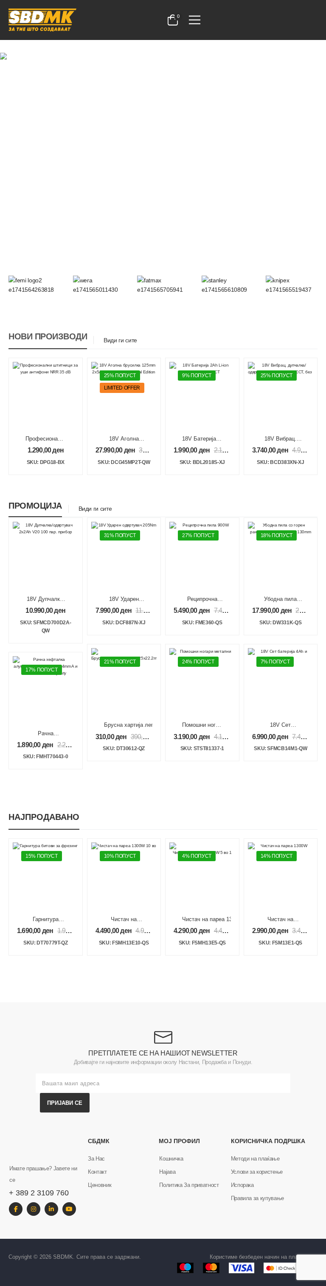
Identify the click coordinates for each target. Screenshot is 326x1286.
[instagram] (33, 1209)
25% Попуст (120, 375)
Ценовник (99, 1185)
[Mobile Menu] (194, 20)
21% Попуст (120, 662)
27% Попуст (198, 535)
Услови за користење (257, 1172)
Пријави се (64, 1103)
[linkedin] (51, 1209)
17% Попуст (41, 670)
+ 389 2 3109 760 (39, 1193)
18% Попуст (277, 535)
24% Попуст (198, 662)
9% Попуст (196, 375)
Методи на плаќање (255, 1158)
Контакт (97, 1172)
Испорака (242, 1185)
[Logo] (76, 20)
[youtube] (69, 1209)
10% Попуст (120, 856)
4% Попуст (196, 856)
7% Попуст (275, 662)
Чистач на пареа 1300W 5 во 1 (221, 919)
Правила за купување (257, 1198)
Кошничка (171, 1158)
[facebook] (15, 1209)
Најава (167, 1172)
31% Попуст (120, 535)
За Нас (96, 1158)
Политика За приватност (189, 1185)
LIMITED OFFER (122, 388)
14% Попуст (277, 856)
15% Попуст (41, 856)
